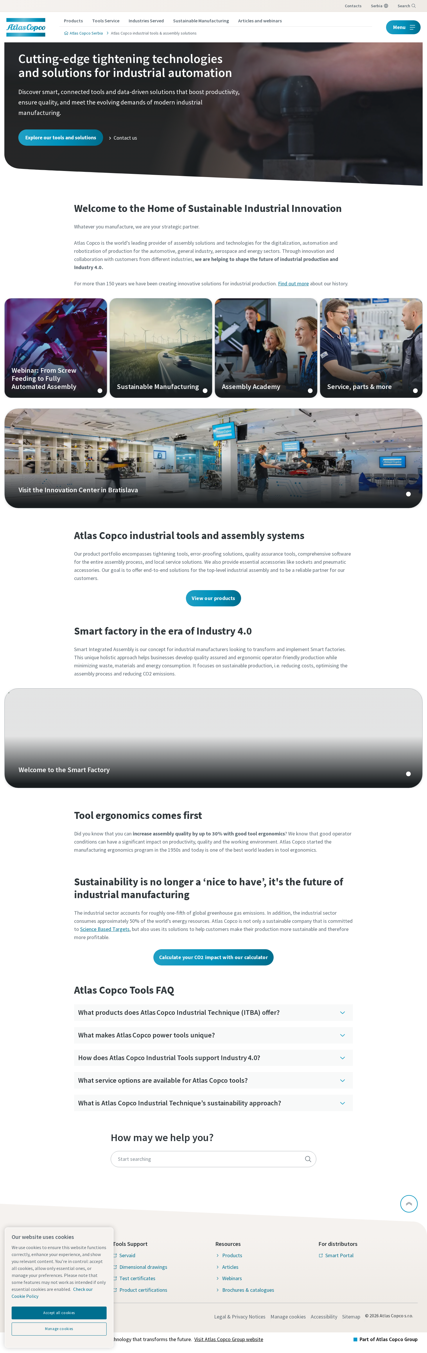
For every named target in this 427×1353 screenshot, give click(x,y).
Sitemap (351, 1316)
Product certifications (143, 1290)
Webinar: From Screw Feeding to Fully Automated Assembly (56, 348)
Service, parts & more (371, 348)
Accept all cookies (59, 1312)
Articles (230, 1267)
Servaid (127, 1255)
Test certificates (137, 1278)
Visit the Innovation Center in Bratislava (213, 458)
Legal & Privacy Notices (239, 1316)
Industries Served (146, 21)
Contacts (353, 5)
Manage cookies (288, 1316)
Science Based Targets (105, 929)
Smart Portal (339, 1255)
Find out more (293, 283)
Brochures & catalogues (248, 1290)
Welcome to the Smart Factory (213, 738)
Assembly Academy (266, 348)
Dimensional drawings (143, 1267)
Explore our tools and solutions (60, 137)
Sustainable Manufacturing (201, 21)
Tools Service (105, 21)
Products (73, 21)
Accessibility (324, 1316)
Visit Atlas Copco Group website (228, 1339)
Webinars (232, 1278)
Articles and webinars (260, 21)
